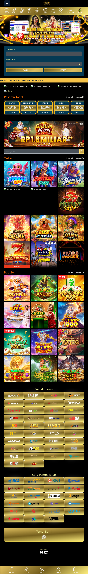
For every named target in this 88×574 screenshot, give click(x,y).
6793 (28, 107)
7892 (78, 107)
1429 (11, 107)
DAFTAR (63, 70)
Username (10, 49)
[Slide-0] (38, 41)
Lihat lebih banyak (74, 97)
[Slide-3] (50, 41)
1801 (62, 107)
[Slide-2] (46, 41)
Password (10, 59)
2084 (45, 107)
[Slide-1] (42, 41)
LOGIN (25, 70)
